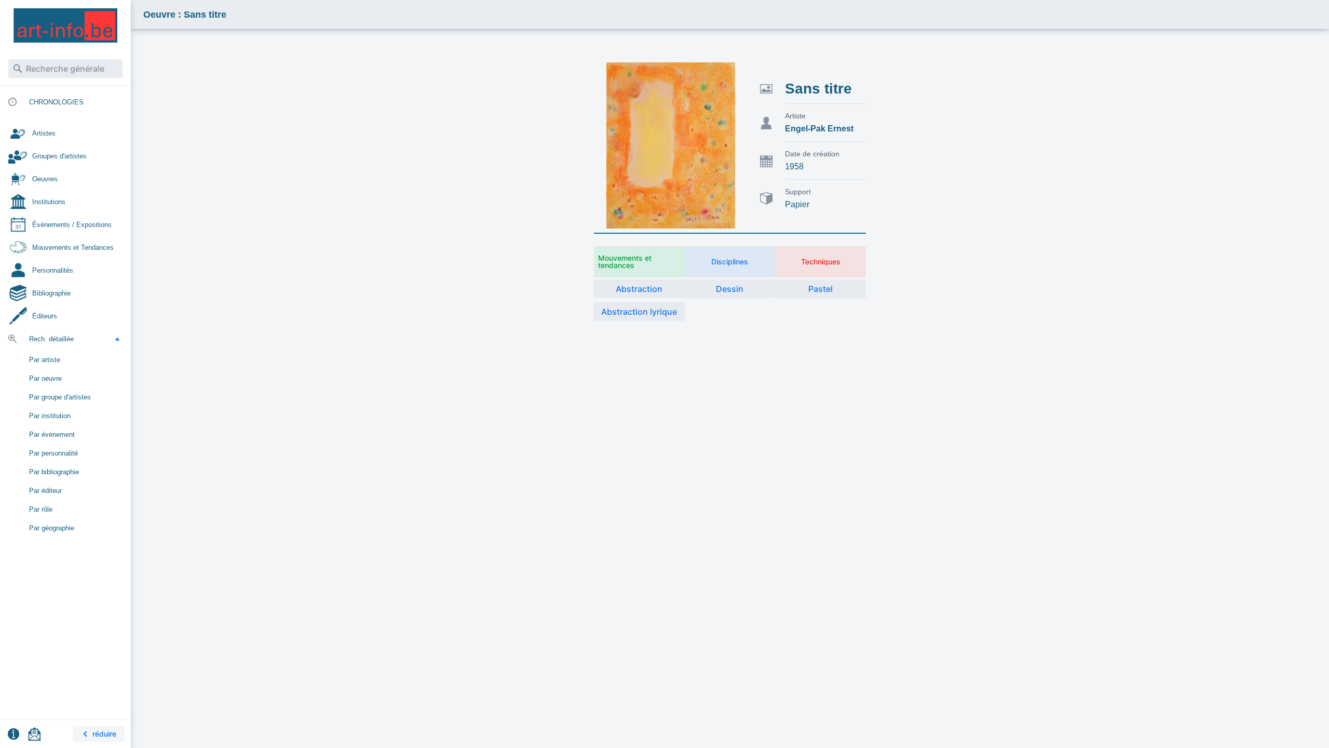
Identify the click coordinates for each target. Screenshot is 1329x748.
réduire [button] (104, 733)
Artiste (795, 116)
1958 (794, 166)
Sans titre (818, 89)
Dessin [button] (729, 289)
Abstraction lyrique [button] (639, 311)
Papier (797, 204)
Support (798, 192)
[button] (117, 338)
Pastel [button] (820, 289)
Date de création (812, 154)
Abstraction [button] (639, 289)
